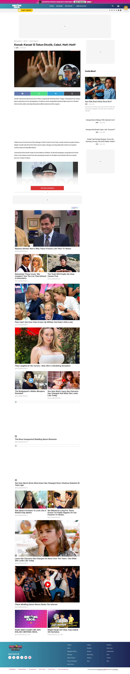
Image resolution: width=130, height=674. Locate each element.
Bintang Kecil (18, 41)
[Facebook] (110, 10)
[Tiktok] (116, 10)
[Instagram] (112, 10)
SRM (17, 47)
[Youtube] (118, 10)
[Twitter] (114, 10)
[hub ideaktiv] (118, 5)
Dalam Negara (34, 41)
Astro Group (115, 669)
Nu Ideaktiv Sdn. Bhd (101, 669)
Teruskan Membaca (47, 188)
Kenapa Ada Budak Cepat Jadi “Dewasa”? (100, 129)
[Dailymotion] (121, 10)
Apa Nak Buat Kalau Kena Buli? (98, 101)
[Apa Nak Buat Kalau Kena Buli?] (100, 88)
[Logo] (16, 6)
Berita (25, 41)
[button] (112, 6)
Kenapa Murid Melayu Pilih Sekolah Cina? (100, 120)
